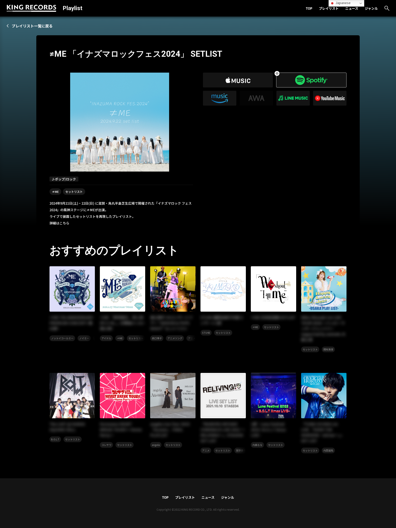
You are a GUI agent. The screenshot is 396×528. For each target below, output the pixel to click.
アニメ (192, 338)
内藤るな (257, 445)
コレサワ (106, 445)
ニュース (351, 8)
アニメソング (174, 338)
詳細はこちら (59, 222)
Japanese (343, 2)
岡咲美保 (328, 349)
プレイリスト (329, 8)
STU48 (206, 332)
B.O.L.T (55, 439)
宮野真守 (241, 450)
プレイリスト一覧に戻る (32, 25)
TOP (309, 8)
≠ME (55, 192)
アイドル (106, 338)
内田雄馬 (328, 450)
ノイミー (84, 338)
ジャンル (371, 8)
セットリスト (74, 192)
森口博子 (157, 338)
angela (156, 445)
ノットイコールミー (62, 338)
